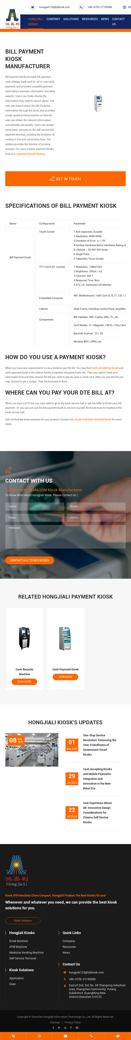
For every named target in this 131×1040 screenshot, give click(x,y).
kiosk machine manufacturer (93, 419)
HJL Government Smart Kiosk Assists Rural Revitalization (29, 821)
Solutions (71, 19)
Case (12, 984)
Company (53, 19)
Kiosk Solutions (23, 920)
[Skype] (13, 1036)
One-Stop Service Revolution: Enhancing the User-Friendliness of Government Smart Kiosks (99, 745)
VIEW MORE (24, 681)
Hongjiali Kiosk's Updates (65, 722)
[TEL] (92, 1036)
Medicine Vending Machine (26, 952)
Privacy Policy (73, 1022)
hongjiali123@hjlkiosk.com (54, 7)
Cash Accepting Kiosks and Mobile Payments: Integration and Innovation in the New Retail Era (97, 778)
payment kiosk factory (31, 154)
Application (16, 978)
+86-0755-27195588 (100, 7)
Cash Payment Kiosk (65, 669)
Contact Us (118, 21)
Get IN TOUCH (65, 178)
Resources (90, 19)
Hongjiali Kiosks (35, 21)
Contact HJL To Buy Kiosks (29, 560)
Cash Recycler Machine (24, 672)
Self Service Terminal (22, 958)
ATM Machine (18, 946)
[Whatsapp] (39, 1036)
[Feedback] (118, 1036)
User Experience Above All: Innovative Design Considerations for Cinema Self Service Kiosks (97, 812)
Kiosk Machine (18, 941)
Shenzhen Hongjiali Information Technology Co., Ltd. (61, 1016)
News (105, 19)
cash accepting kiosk (105, 368)
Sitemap (55, 1022)
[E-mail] (65, 1036)
